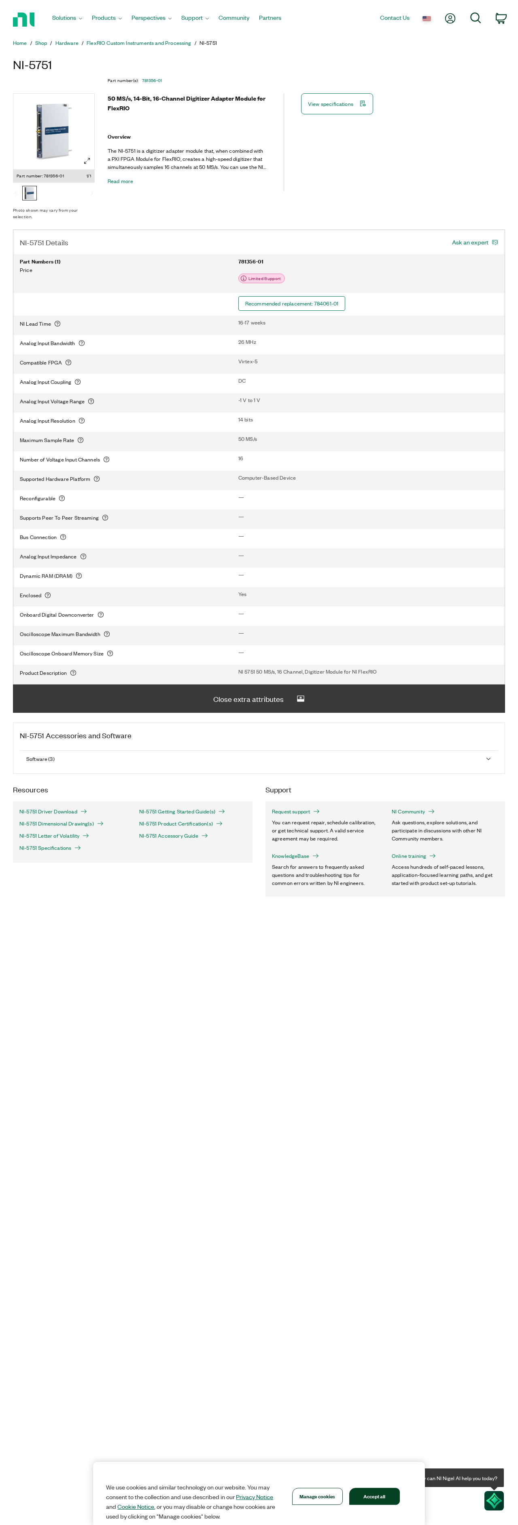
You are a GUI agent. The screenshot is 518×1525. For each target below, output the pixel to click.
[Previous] (16, 194)
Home (20, 42)
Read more (120, 181)
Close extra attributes (248, 699)
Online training (409, 855)
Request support (291, 811)
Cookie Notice (135, 1506)
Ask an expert (470, 242)
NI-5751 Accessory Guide (168, 835)
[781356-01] (29, 194)
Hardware (67, 42)
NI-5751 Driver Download (48, 811)
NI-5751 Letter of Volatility (49, 835)
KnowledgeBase (290, 855)
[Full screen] (87, 160)
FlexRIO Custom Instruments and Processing (139, 42)
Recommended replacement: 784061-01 (291, 303)
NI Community (408, 811)
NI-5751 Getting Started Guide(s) (177, 811)
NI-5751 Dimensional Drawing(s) (56, 823)
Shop (41, 42)
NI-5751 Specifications (45, 847)
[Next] (92, 194)
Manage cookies (317, 1496)
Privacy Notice (254, 1497)
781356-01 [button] (152, 80)
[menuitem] (67, 19)
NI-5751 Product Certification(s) (176, 823)
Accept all (374, 1496)
